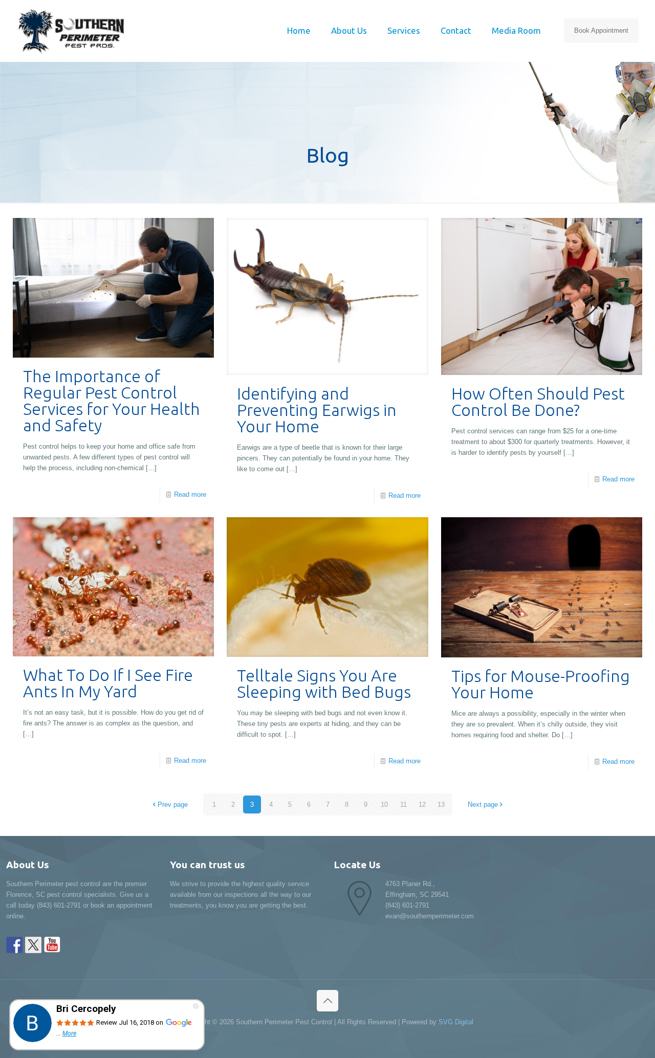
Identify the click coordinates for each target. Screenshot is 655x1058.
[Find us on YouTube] (52, 945)
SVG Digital (456, 1022)
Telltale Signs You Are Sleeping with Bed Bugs (324, 683)
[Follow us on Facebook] (14, 945)
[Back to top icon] (327, 1000)
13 (441, 804)
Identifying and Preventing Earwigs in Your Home (317, 409)
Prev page (173, 804)
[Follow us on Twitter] (33, 945)
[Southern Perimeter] (70, 30)
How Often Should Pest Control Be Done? (538, 401)
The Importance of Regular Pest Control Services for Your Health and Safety (111, 400)
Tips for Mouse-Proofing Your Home (540, 684)
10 (384, 804)
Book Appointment (601, 30)
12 (422, 804)
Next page (483, 804)
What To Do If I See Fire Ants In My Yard (108, 683)
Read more (190, 494)
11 (403, 804)
